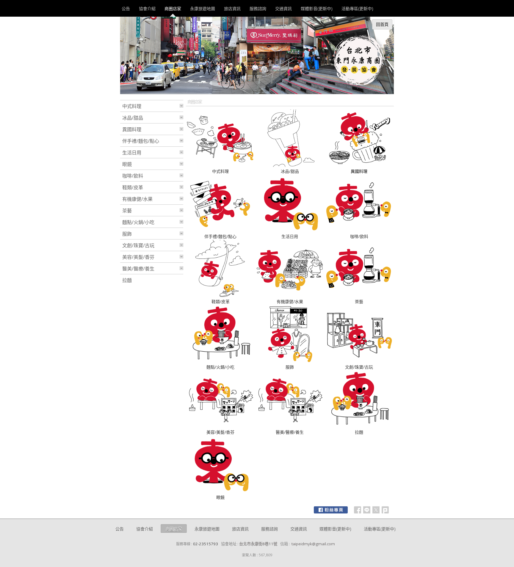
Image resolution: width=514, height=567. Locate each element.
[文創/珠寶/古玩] (359, 361)
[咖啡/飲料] (359, 230)
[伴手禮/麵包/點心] (220, 230)
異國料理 (131, 129)
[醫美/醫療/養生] (290, 426)
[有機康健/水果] (290, 295)
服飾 (290, 367)
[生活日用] (290, 230)
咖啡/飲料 (359, 236)
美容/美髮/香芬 (220, 432)
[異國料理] (359, 165)
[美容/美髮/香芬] (220, 426)
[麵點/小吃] (220, 361)
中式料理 (220, 171)
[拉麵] (359, 426)
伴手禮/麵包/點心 (220, 236)
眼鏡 (220, 497)
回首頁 (382, 24)
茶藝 (359, 301)
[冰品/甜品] (290, 165)
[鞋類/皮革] (220, 295)
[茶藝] (359, 295)
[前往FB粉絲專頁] (331, 509)
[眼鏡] (220, 491)
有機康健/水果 (290, 301)
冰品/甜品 (290, 171)
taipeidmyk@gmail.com (313, 543)
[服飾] (290, 361)
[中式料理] (220, 165)
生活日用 (289, 236)
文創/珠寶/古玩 (359, 367)
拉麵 (359, 432)
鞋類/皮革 (220, 301)
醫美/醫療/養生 (290, 432)
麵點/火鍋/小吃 (220, 367)
